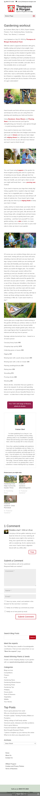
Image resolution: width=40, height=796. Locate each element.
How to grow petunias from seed (14, 711)
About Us (8, 755)
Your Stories (12, 34)
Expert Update (29, 29)
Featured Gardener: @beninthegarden (25, 486)
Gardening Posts (9, 685)
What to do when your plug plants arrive (17, 735)
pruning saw (31, 182)
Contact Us (9, 758)
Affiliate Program (10, 764)
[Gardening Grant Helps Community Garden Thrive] (10, 479)
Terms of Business (11, 768)
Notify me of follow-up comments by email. (20, 607)
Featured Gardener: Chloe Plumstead (9, 505)
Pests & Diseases (9, 694)
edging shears (12, 137)
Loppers (21, 170)
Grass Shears (20, 119)
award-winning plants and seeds (21, 662)
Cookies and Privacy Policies (14, 766)
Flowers (6, 32)
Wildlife (6, 699)
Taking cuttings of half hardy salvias (15, 720)
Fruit (11, 32)
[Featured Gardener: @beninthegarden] (25, 479)
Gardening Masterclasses (12, 682)
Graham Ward (10, 29)
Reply (32, 552)
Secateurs (11, 119)
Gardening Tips (9, 687)
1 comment (21, 34)
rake (20, 221)
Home (7, 753)
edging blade (26, 200)
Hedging (6, 689)
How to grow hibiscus (11, 725)
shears (15, 135)
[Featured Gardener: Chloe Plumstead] (10, 499)
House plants (8, 692)
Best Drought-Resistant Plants (13, 730)
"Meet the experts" (10, 651)
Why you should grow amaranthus (15, 713)
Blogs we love (8, 670)
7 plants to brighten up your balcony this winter (19, 732)
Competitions (8, 672)
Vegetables (7, 697)
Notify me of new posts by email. (16, 611)
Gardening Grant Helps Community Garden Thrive (9, 486)
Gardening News (19, 32)
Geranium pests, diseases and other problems (19, 723)
